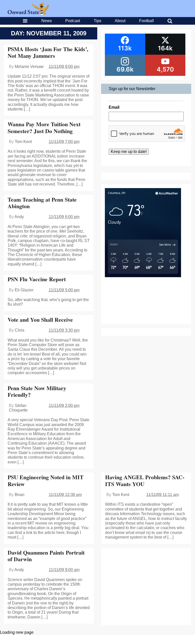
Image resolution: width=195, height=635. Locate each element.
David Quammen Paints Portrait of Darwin (46, 555)
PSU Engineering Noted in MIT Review (46, 480)
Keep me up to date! (129, 151)
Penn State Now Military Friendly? (37, 391)
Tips (97, 21)
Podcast (72, 21)
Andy (19, 217)
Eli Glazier (24, 290)
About (120, 21)
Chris (19, 330)
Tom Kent (23, 141)
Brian (19, 494)
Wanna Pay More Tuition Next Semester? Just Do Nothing (44, 127)
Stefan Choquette (18, 407)
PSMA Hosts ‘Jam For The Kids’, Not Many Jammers (48, 52)
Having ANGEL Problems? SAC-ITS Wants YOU (144, 480)
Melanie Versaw (29, 66)
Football (146, 21)
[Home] (28, 13)
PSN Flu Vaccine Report (37, 279)
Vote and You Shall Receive (40, 319)
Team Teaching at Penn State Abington (42, 202)
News (46, 21)
